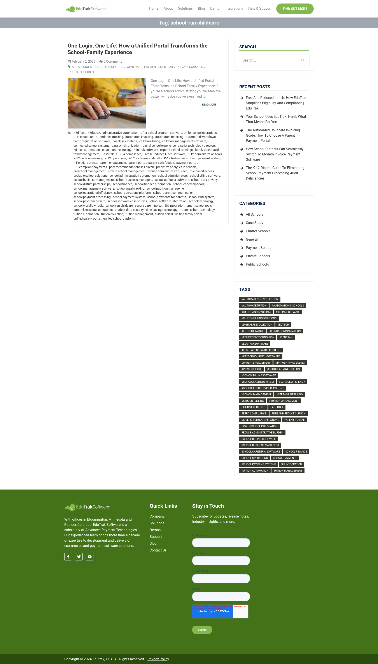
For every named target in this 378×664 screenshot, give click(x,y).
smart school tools (199, 205)
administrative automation (120, 132)
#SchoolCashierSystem (258, 381)
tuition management (139, 214)
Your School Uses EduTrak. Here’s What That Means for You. (276, 119)
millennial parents (85, 162)
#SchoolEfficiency (292, 381)
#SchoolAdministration (283, 369)
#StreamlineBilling (289, 394)
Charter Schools (109, 66)
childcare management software (184, 141)
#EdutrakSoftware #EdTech (261, 350)
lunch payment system (205, 158)
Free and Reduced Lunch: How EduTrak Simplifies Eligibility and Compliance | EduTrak (276, 103)
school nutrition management (167, 188)
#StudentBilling (253, 400)
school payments (285, 458)
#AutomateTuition (254, 305)
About (168, 8)
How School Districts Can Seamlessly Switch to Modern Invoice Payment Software (275, 154)
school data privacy (204, 179)
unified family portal (188, 214)
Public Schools (81, 72)
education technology (116, 149)
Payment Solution (158, 66)
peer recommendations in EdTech (131, 167)
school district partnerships (92, 184)
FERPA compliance (128, 154)
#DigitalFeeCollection (257, 324)
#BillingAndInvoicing (256, 312)
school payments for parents (166, 197)
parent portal (137, 162)
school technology (201, 201)
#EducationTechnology (258, 337)
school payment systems (259, 464)
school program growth (89, 201)
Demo (214, 8)
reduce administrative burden (167, 171)
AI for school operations (200, 132)
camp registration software (92, 141)
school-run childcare (119, 205)
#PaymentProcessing (290, 362)
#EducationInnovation (285, 331)
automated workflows (201, 137)
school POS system (201, 197)
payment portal (186, 162)
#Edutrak (94, 132)
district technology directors (197, 145)
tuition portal (164, 214)
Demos (155, 530)
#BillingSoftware (288, 312)
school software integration (168, 201)
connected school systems (91, 145)
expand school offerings (176, 149)
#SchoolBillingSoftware (259, 375)
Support (156, 537)
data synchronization (126, 145)
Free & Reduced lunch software (165, 154)
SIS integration (174, 205)
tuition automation (86, 214)
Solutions (185, 8)
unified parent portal (87, 218)
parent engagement (113, 162)
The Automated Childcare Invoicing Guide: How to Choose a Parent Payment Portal (273, 135)
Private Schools (190, 66)
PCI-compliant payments (90, 167)
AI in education (84, 137)
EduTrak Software (146, 149)
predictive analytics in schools (176, 167)
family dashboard (207, 149)
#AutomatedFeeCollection (260, 299)
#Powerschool (252, 369)
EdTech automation (87, 149)
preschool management (90, 171)
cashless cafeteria (125, 141)
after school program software (161, 132)
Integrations (234, 8)
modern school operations (260, 419)
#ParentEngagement (256, 362)
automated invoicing (139, 137)
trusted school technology (197, 209)
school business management (94, 179)
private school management (127, 171)
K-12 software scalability (145, 158)
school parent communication (173, 192)
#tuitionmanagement (284, 400)
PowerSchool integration (260, 426)
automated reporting (169, 137)
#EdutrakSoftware (255, 343)
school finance (122, 184)
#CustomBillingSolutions (259, 318)
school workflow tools (88, 205)
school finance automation (153, 184)
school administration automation (133, 175)
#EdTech (79, 132)
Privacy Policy (158, 659)
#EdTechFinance (253, 331)
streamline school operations (93, 209)
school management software (94, 188)
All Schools (82, 66)
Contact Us (158, 550)
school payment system (129, 197)
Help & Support (259, 8)
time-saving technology (161, 209)
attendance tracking (109, 137)
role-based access (202, 171)
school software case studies (127, 201)
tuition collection (112, 214)
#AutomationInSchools (288, 305)
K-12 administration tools (205, 154)
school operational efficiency (93, 192)
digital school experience (159, 145)
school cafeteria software (171, 179)
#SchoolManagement (256, 394)
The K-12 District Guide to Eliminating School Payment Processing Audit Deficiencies (275, 173)
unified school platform (119, 218)
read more (209, 104)
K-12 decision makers (88, 158)
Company (157, 516)
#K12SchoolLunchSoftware (261, 356)
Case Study (254, 223)
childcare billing (149, 141)
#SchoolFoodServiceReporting (263, 388)
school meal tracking (130, 188)
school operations (255, 458)
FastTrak (108, 154)
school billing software (205, 175)
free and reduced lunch (289, 413)
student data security (129, 209)
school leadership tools (188, 184)
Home (153, 8)
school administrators (173, 175)
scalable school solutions (90, 175)
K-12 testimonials (176, 158)
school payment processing (92, 197)
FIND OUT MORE (295, 9)
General (133, 66)
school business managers (134, 179)
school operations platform (132, 192)
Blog (201, 8)
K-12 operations (115, 158)
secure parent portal (148, 205)
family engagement (87, 154)
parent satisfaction (161, 162)
